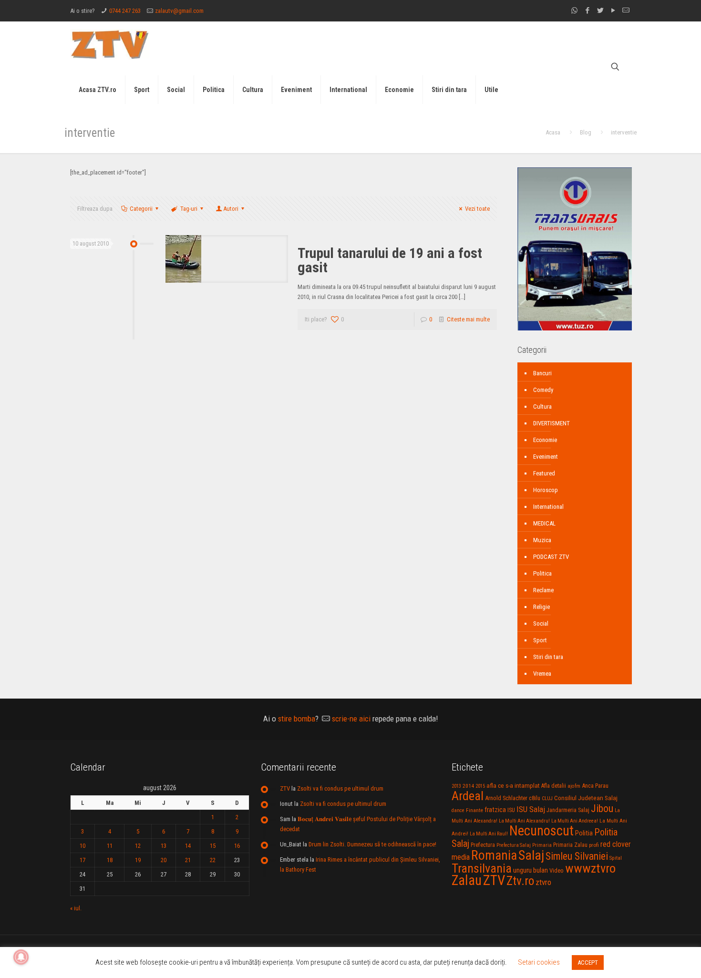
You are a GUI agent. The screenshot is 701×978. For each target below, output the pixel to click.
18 (110, 860)
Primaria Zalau (570, 845)
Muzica (542, 540)
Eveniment (545, 456)
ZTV (285, 788)
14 (188, 845)
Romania (494, 855)
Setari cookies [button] (539, 962)
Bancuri (542, 373)
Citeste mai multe (468, 319)
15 (213, 845)
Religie (541, 606)
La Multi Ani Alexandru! (524, 821)
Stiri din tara (548, 656)
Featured (544, 473)
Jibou (602, 808)
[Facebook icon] (587, 10)
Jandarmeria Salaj (567, 809)
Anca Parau (595, 785)
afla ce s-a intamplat (513, 785)
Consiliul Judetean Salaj (586, 798)
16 (237, 845)
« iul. (76, 908)
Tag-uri (188, 208)
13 (163, 845)
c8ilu (534, 798)
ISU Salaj (530, 809)
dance (458, 810)
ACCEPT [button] (587, 962)
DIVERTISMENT (551, 423)
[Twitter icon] (600, 10)
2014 (468, 785)
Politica (542, 573)
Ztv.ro (520, 881)
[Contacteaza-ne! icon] (626, 10)
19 (138, 860)
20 (163, 860)
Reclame (543, 590)
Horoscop (545, 490)
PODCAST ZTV (551, 556)
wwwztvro (590, 868)
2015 (480, 786)
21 (188, 860)
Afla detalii (553, 785)
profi (594, 845)
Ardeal (468, 796)
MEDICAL (544, 523)
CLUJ (547, 798)
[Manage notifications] (21, 957)
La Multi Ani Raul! (489, 834)
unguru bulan (530, 870)
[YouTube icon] (613, 10)
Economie (545, 439)
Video (556, 870)
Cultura (542, 406)
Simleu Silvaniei (577, 856)
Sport (540, 640)
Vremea (542, 673)
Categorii (141, 208)
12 (138, 845)
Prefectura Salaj (513, 845)
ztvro (543, 882)
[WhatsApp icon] (574, 10)
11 (110, 845)
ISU (511, 810)
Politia (584, 833)
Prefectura (483, 845)
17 (82, 860)
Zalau (467, 880)
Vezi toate (477, 208)
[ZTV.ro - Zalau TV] (109, 44)
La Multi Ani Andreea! (574, 821)
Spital (615, 857)
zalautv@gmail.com (179, 10)
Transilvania (482, 868)
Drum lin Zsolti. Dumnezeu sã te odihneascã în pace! (372, 844)
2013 (456, 786)
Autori (230, 208)
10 (82, 845)
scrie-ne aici (351, 718)
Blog (585, 132)
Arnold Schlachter (506, 798)
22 (213, 860)
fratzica (495, 809)
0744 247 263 (125, 10)
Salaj (531, 855)
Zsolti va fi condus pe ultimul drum (340, 788)
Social (540, 623)
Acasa (553, 132)
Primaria (542, 845)
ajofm (573, 786)
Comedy (543, 389)
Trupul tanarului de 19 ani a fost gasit (390, 260)
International (548, 506)
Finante (474, 810)
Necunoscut (541, 831)
